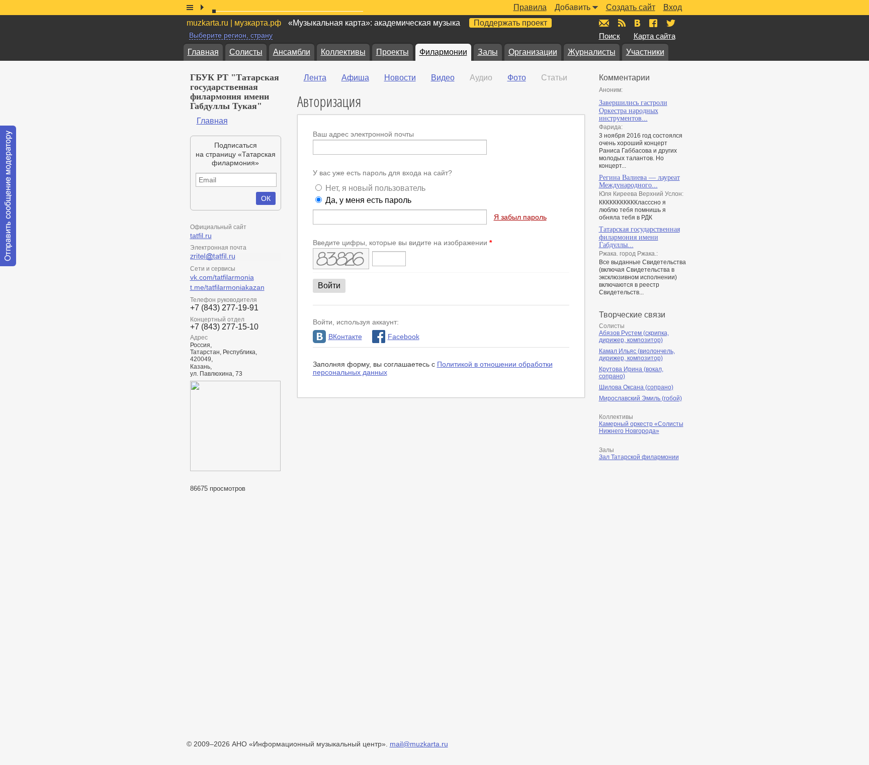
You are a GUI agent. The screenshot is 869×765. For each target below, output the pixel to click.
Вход (672, 7)
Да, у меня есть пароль (368, 200)
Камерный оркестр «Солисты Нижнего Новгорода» (641, 427)
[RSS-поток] (622, 23)
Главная (203, 52)
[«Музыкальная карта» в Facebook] (653, 23)
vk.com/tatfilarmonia (222, 277)
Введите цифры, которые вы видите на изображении (402, 243)
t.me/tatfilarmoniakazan (227, 287)
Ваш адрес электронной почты (363, 134)
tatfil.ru (201, 236)
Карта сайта (654, 36)
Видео (443, 77)
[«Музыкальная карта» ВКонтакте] (637, 23)
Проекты (392, 52)
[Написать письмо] (604, 23)
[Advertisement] (659, 572)
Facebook (403, 337)
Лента (315, 77)
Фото (516, 77)
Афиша (355, 77)
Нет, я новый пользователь (375, 188)
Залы (488, 52)
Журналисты (592, 52)
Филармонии (443, 52)
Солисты (246, 52)
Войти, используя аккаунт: (356, 322)
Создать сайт (630, 7)
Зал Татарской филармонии (639, 457)
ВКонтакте (345, 337)
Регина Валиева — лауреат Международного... (639, 181)
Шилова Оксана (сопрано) (636, 387)
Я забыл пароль (520, 217)
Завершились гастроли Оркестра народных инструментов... (633, 110)
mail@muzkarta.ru (419, 744)
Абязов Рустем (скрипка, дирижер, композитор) (634, 337)
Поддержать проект (510, 23)
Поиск (609, 36)
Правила (530, 7)
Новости (400, 77)
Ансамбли (291, 52)
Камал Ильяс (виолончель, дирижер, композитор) (637, 355)
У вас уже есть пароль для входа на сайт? (382, 173)
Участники (645, 52)
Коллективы (343, 52)
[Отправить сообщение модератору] (8, 196)
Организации (532, 52)
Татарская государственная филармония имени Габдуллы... (639, 237)
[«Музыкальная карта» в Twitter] (670, 23)
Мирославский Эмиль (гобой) (640, 398)
